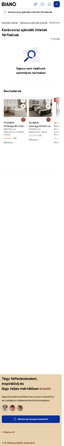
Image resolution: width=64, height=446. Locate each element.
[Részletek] (23, 120)
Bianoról (9, 432)
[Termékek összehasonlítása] (35, 4)
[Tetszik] (23, 100)
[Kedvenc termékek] (42, 4)
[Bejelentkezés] (49, 4)
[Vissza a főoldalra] (9, 4)
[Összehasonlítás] (23, 106)
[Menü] (57, 4)
